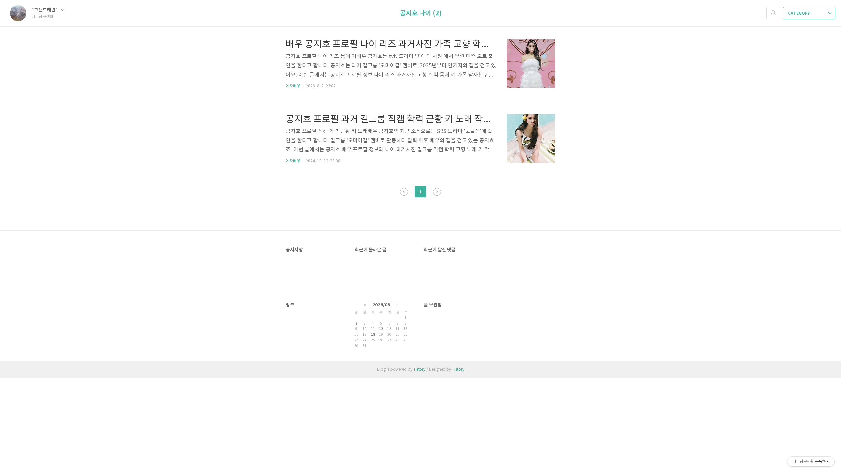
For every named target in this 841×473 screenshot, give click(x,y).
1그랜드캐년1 (45, 10)
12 (381, 329)
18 (373, 335)
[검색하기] (773, 13)
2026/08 (381, 305)
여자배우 (293, 86)
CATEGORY (799, 13)
